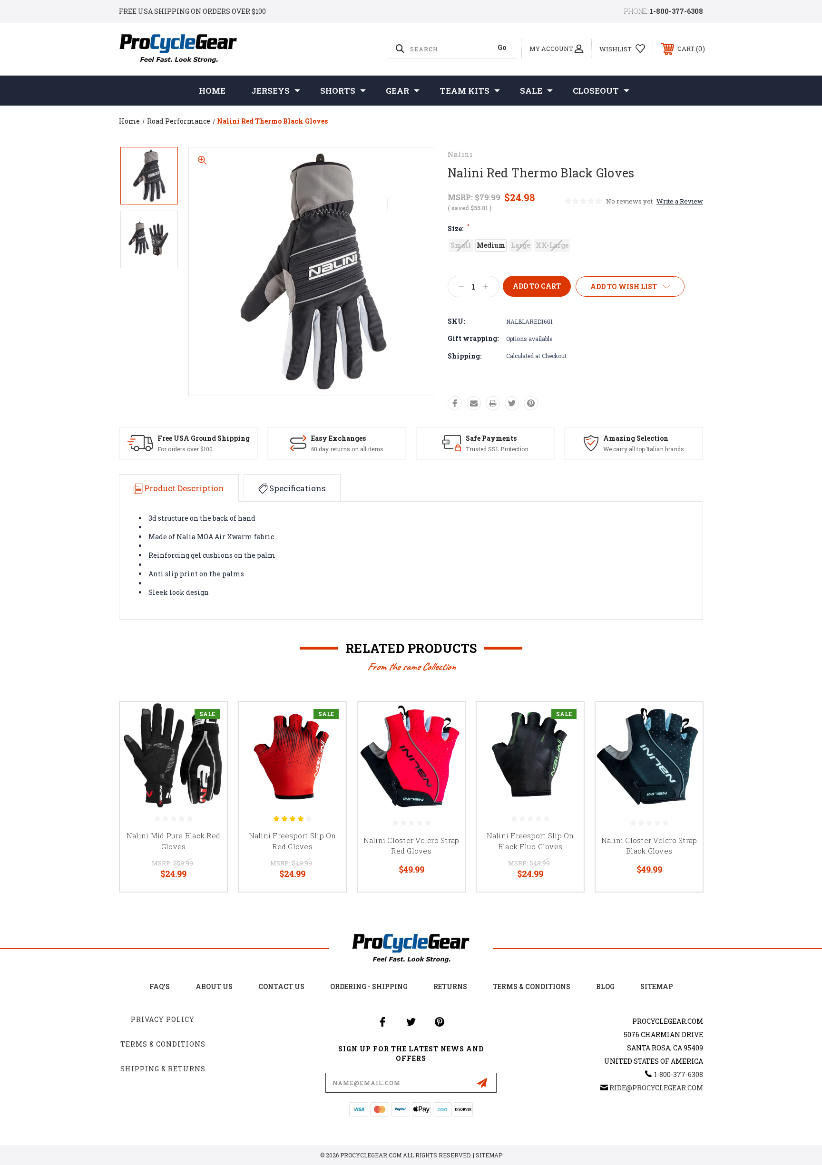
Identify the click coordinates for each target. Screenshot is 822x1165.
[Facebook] (455, 403)
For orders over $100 (185, 449)
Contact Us (281, 986)
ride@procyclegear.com (656, 1087)
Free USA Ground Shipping (203, 438)
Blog (605, 986)
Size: (459, 228)
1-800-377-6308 (676, 11)
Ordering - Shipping (369, 986)
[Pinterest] (531, 403)
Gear (397, 90)
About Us (214, 986)
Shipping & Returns (163, 1068)
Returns (450, 986)
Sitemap (656, 986)
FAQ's (159, 986)
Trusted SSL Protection (497, 449)
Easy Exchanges (338, 438)
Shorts (337, 90)
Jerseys (270, 90)
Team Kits (464, 90)
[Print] (493, 403)
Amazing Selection (635, 438)
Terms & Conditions (531, 986)
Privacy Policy (163, 1019)
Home (212, 90)
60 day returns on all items (347, 449)
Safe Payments (491, 438)
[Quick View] (207, 721)
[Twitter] (512, 403)
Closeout (596, 90)
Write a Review (679, 201)
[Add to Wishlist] (207, 745)
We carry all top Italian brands (643, 449)
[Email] (474, 403)
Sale (531, 90)
